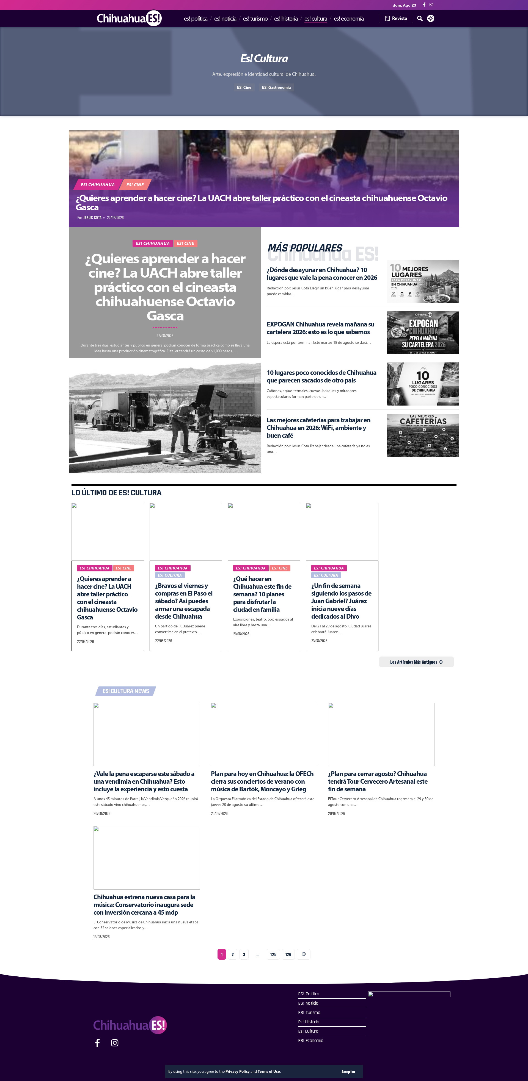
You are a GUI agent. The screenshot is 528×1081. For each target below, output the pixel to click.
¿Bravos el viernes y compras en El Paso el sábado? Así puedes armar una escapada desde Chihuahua (184, 600)
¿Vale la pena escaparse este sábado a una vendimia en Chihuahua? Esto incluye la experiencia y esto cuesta (144, 781)
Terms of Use (269, 1071)
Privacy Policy (238, 1071)
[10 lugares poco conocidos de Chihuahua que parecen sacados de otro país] (423, 384)
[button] (348, 1071)
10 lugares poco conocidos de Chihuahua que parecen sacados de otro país (321, 376)
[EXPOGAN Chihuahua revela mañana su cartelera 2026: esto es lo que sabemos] (423, 332)
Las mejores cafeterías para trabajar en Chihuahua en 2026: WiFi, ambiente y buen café (318, 427)
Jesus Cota (92, 217)
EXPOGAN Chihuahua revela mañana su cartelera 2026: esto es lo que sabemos (320, 328)
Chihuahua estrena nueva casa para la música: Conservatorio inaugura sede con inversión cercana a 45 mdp (144, 904)
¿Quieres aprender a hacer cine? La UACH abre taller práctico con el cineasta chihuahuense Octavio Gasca (261, 202)
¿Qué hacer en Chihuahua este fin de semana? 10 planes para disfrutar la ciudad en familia (262, 593)
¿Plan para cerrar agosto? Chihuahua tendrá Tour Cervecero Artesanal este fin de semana (378, 781)
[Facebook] (424, 5)
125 (273, 954)
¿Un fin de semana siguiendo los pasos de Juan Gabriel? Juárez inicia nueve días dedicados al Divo (341, 600)
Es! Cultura (170, 575)
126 (288, 954)
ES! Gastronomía (276, 87)
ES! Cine (244, 87)
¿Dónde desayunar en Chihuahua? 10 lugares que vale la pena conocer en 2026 (322, 273)
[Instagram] (431, 5)
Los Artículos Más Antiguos (413, 662)
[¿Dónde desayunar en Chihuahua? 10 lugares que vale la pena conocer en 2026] (423, 281)
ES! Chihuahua (98, 184)
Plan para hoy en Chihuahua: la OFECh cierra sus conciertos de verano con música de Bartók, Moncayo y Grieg (262, 781)
